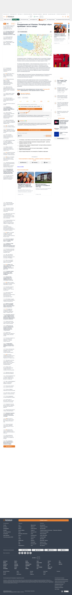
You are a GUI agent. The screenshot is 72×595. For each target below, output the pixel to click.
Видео (20, 531)
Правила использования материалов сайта (61, 581)
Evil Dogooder (22, 120)
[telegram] (22, 553)
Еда (19, 542)
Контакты (5, 526)
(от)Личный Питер (13, 14)
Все (4, 23)
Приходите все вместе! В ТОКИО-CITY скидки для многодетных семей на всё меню (25, 186)
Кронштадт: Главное (44, 540)
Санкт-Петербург (25, 97)
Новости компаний (22, 169)
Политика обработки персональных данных (61, 579)
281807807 (21, 112)
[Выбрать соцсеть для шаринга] (51, 32)
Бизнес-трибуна (21, 530)
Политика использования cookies (60, 582)
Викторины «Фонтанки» (23, 533)
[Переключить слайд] (68, 28)
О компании (5, 533)
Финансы (32, 540)
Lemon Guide (45, 14)
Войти (21, 136)
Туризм (32, 538)
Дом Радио (42, 538)
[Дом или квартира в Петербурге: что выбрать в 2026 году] (43, 177)
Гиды (19, 537)
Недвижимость (21, 545)
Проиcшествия (33, 531)
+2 (47, 127)
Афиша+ (20, 526)
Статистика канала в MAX (8, 537)
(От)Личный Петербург (44, 531)
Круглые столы (43, 542)
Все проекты (42, 545)
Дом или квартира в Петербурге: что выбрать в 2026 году (43, 185)
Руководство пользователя (59, 587)
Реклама (5, 530)
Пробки (36, 16)
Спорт (32, 533)
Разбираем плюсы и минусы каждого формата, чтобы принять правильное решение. (43, 189)
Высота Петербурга (43, 543)
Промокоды (61, 118)
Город (20, 538)
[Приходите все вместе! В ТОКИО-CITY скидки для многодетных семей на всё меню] (25, 177)
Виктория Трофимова (25, 93)
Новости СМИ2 (20, 166)
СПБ (7, 23)
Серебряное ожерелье (28, 14)
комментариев (23, 31)
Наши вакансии (6, 535)
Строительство (33, 535)
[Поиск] (63, 16)
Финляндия (33, 542)
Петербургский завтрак (61, 14)
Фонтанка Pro (42, 525)
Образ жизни (33, 525)
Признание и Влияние (37, 14)
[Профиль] (68, 16)
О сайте (4, 525)
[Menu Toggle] (4, 16)
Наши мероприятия (7, 531)
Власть (20, 535)
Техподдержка (6, 528)
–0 (50, 118)
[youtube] (28, 553)
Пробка (19, 97)
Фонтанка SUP (6, 14)
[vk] (25, 553)
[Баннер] (16, 19)
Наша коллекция (43, 533)
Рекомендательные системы (59, 584)
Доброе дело (21, 540)
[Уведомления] (65, 16)
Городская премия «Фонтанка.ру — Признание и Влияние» (51, 530)
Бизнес (20, 528)
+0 (47, 118)
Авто (19, 525)
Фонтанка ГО (20, 14)
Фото (32, 545)
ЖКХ (19, 543)
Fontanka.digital (43, 537)
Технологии (33, 537)
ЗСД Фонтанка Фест (52, 14)
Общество (33, 526)
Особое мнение (34, 528)
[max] (20, 553)
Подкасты (33, 530)
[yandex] (30, 553)
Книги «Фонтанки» (43, 535)
